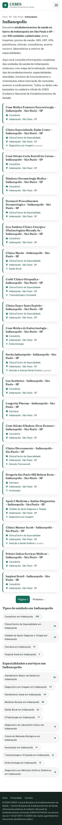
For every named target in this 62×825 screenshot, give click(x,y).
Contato (29, 798)
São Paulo (18, 17)
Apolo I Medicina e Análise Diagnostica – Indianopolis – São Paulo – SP (30, 503)
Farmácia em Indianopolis (20, 647)
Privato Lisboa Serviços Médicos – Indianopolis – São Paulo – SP (27, 555)
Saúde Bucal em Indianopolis (22, 709)
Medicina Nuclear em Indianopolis (24, 702)
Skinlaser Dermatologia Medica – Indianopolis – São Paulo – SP (27, 180)
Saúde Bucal (15, 268)
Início (5, 17)
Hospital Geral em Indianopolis (22, 654)
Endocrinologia (16, 344)
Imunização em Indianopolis (21, 747)
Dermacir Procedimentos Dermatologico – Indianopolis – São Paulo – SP (28, 204)
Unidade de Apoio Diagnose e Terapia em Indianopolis (30, 637)
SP (10, 17)
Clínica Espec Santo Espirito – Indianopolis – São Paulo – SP (25, 307)
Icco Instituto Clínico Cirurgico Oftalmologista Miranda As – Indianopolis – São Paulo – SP (25, 230)
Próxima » (38, 599)
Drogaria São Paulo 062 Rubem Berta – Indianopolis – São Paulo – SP (31, 476)
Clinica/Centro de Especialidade (24, 137)
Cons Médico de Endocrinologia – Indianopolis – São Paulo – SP (27, 330)
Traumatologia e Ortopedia (22, 295)
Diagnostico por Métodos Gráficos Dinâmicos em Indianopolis (30, 772)
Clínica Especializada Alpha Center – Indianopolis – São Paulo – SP (29, 131)
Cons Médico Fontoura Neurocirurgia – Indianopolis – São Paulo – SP (31, 109)
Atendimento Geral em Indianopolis (25, 694)
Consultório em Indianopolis (22, 616)
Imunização (14, 490)
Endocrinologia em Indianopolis (23, 762)
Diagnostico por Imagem (21, 145)
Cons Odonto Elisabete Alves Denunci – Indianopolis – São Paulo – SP (31, 427)
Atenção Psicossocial (19, 464)
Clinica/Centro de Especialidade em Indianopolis (30, 626)
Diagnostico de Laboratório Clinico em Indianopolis (30, 727)
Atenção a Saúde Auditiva (21, 543)
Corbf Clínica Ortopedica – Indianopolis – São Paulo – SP (24, 281)
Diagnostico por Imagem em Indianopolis (28, 687)
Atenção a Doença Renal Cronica (25, 370)
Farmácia (13, 411)
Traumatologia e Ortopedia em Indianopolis (29, 755)
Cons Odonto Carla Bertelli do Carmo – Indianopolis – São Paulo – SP (31, 157)
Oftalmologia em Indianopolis (22, 717)
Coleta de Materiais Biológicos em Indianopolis (30, 738)
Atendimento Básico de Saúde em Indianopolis (30, 677)
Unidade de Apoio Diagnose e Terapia (27, 509)
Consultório (14, 115)
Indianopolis (15, 119)
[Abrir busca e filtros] (56, 5)
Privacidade (16, 798)
